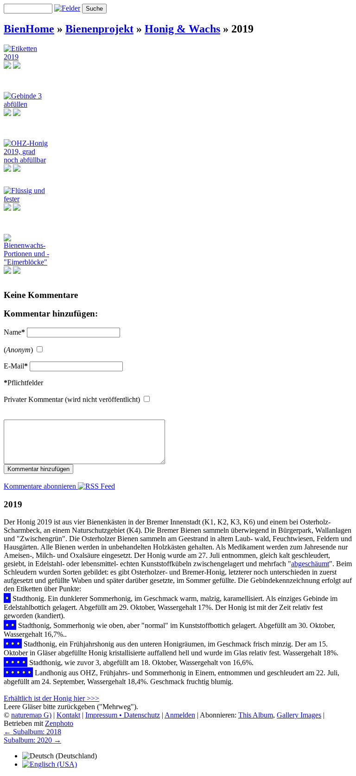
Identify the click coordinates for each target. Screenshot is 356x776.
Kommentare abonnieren (41, 486)
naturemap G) (31, 715)
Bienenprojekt (99, 29)
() (18, 350)
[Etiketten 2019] (27, 57)
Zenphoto (59, 723)
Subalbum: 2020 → (32, 740)
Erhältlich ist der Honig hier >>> (51, 698)
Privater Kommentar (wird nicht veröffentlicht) (72, 399)
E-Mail (16, 366)
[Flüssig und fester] (27, 199)
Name (14, 332)
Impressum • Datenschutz (122, 715)
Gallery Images (299, 715)
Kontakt (68, 715)
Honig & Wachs (182, 29)
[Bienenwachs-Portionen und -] (27, 262)
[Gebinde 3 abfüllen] (27, 104)
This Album (255, 715)
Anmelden (180, 715)
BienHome (29, 29)
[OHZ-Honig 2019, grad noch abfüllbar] (27, 160)
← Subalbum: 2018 (32, 732)
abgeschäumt (310, 564)
